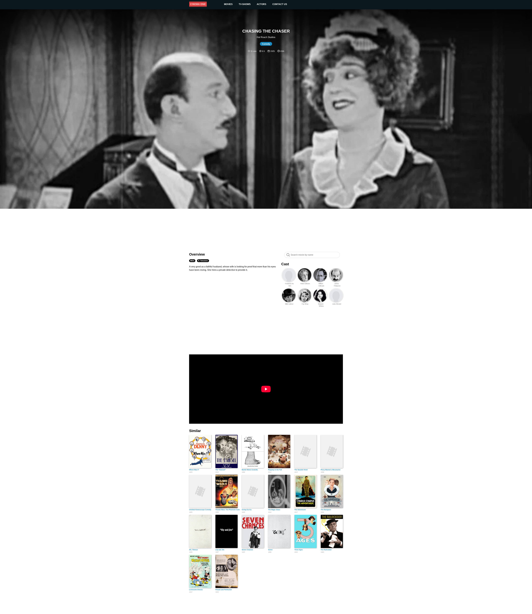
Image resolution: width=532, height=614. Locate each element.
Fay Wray (305, 304)
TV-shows (245, 4)
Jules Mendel (336, 304)
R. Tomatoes (203, 261)
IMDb (192, 261)
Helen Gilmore (305, 283)
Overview (197, 254)
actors (261, 4)
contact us (279, 4)
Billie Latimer (289, 304)
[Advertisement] (266, 228)
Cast (285, 264)
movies (228, 4)
